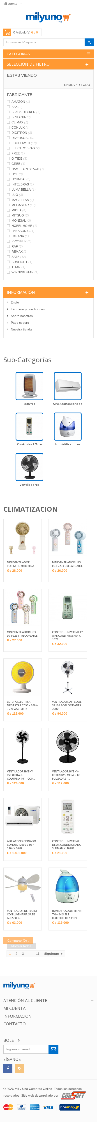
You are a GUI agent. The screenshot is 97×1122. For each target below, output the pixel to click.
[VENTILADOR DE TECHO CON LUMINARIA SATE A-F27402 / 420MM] (23, 886)
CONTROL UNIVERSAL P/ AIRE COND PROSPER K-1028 (67, 635)
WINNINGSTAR (25, 272)
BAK (17, 106)
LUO (17, 194)
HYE (17, 174)
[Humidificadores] (67, 427)
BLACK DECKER (26, 112)
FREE (18, 153)
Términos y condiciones (27, 309)
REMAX (20, 251)
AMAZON (21, 101)
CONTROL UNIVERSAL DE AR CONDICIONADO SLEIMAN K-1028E (66, 844)
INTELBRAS (23, 184)
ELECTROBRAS (26, 148)
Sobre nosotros (21, 316)
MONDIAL (21, 220)
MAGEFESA (23, 200)
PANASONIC (23, 231)
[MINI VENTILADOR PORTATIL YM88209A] (23, 537)
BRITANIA (21, 117)
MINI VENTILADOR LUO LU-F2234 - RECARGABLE (67, 564)
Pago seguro (19, 322)
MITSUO (20, 215)
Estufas (29, 404)
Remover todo (77, 85)
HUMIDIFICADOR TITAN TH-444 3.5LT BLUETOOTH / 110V (66, 914)
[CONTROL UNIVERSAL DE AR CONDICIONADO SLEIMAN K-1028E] (68, 816)
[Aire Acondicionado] (67, 386)
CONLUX (21, 127)
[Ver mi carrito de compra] (23, 32)
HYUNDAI (21, 179)
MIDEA (19, 210)
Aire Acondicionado (68, 404)
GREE (18, 163)
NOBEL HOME (24, 225)
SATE (19, 256)
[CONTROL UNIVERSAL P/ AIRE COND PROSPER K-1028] (68, 607)
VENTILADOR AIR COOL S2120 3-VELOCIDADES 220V (66, 705)
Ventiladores (29, 485)
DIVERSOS (23, 137)
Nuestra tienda (21, 329)
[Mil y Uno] (48, 17)
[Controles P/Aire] (29, 427)
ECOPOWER (24, 143)
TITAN (18, 267)
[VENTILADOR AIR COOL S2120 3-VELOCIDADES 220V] (68, 677)
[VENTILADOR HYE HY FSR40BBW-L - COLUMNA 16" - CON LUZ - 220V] (23, 746)
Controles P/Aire (29, 444)
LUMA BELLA (24, 189)
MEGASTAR (24, 205)
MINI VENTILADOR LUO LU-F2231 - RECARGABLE (22, 634)
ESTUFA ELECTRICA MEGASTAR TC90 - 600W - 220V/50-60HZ (22, 705)
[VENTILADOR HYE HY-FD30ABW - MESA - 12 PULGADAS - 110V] (68, 746)
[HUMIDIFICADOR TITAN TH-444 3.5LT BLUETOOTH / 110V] (68, 886)
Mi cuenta (10, 3)
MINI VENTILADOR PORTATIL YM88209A (20, 564)
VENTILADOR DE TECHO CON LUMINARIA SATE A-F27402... (22, 914)
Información (21, 292)
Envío (14, 302)
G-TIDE (19, 158)
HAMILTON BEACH (28, 168)
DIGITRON (22, 132)
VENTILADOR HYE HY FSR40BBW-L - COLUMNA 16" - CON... (21, 775)
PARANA (20, 236)
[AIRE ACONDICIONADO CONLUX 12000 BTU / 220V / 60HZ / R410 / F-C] (23, 816)
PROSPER (22, 241)
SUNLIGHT (22, 262)
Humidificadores (67, 444)
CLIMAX (20, 122)
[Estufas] (29, 386)
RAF (17, 246)
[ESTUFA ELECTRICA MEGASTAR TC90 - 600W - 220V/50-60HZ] (23, 677)
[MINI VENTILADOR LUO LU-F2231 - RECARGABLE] (23, 607)
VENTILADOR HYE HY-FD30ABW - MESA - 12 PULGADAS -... (66, 775)
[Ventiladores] (29, 467)
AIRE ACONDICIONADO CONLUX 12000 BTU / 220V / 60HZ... (21, 844)
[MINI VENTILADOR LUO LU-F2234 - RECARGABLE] (68, 537)
